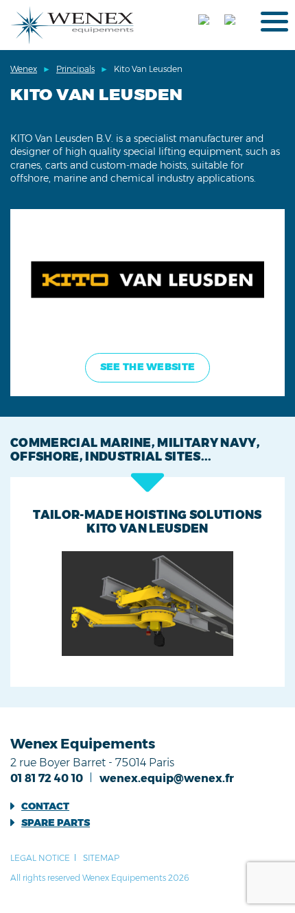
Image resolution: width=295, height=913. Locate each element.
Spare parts (55, 822)
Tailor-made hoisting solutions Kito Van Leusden (147, 521)
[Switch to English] (234, 20)
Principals (75, 69)
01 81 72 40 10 (46, 778)
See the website (147, 367)
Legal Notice (40, 858)
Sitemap (101, 858)
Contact (45, 806)
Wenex (23, 69)
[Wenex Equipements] (72, 24)
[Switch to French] (207, 20)
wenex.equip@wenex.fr (166, 778)
